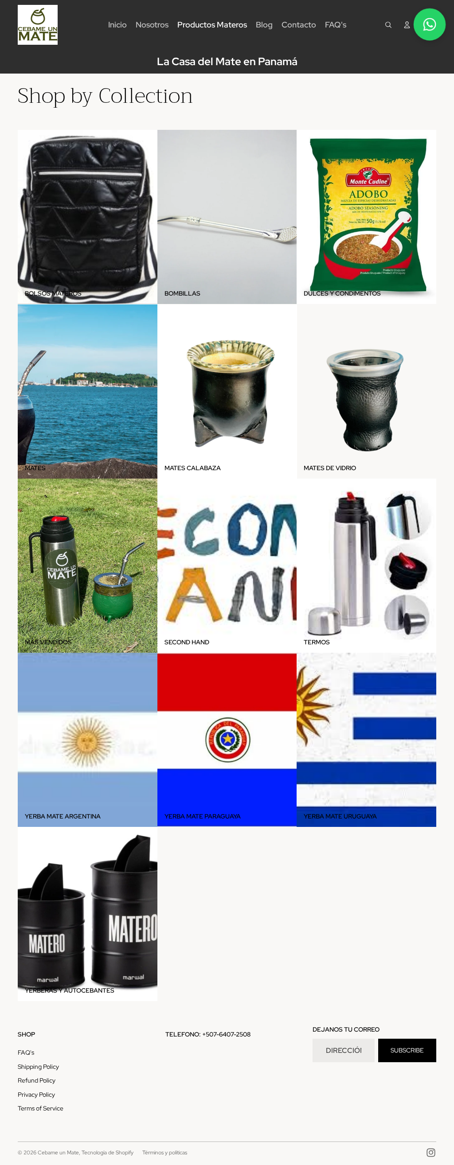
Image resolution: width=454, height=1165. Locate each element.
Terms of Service (40, 1108)
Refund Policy (36, 1080)
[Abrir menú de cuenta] (407, 25)
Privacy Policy (36, 1095)
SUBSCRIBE (407, 1050)
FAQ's (26, 1052)
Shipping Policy (38, 1067)
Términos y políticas (164, 1152)
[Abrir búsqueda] (388, 25)
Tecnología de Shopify (107, 1152)
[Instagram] (431, 1152)
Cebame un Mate (58, 1152)
